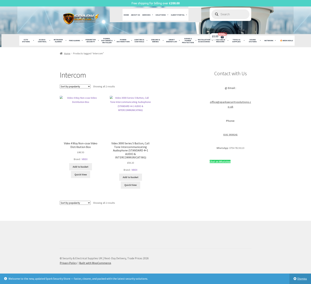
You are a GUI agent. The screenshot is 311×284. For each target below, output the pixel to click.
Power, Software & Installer (106, 40)
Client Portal (177, 15)
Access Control (42, 40)
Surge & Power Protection (188, 40)
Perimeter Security (90, 40)
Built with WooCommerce (95, 263)
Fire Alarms (74, 40)
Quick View (81, 174)
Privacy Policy (68, 263)
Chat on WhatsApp (220, 161)
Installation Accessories (204, 40)
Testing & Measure (220, 40)
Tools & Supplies (236, 40)
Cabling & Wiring (155, 40)
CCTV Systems (26, 40)
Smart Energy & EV (171, 40)
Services (146, 15)
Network (268, 40)
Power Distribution (123, 40)
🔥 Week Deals (286, 40)
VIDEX (84, 159)
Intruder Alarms (58, 40)
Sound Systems (253, 40)
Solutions (161, 15)
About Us (135, 15)
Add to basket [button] (80, 166)
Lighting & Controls (139, 40)
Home (126, 15)
